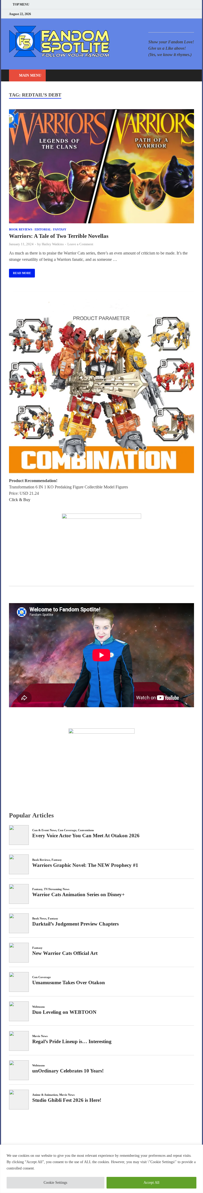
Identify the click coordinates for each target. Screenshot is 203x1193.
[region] (101, 1169)
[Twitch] (186, 14)
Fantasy (59, 229)
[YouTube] (159, 14)
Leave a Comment (80, 244)
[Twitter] (173, 14)
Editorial (43, 229)
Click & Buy (19, 499)
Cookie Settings (55, 1183)
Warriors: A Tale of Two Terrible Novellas (58, 236)
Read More (20, 272)
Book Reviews (20, 229)
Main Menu (30, 75)
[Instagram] (179, 14)
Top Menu (21, 4)
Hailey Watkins (53, 244)
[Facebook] (166, 14)
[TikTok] (192, 14)
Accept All (151, 1183)
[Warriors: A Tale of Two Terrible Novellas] (101, 167)
